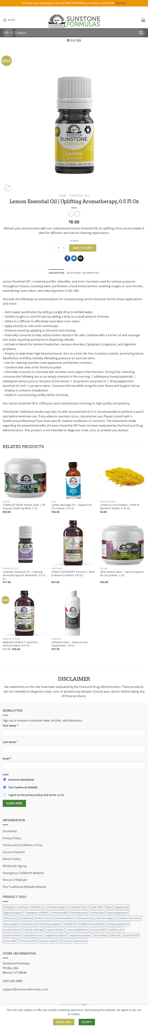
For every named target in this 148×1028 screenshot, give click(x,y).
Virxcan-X (66, 940)
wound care (80, 940)
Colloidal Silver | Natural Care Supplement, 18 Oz (69, 644)
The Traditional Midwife (23, 787)
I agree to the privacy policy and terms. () (36, 795)
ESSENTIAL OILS (79, 195)
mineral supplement (118, 924)
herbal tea (26, 918)
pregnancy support (56, 935)
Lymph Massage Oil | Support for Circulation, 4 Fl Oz (71, 506)
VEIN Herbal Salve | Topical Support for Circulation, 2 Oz (122, 573)
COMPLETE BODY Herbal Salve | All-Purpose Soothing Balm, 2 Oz (24, 506)
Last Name (10, 742)
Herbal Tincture (43, 918)
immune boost (86, 918)
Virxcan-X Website (15, 880)
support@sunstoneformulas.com (25, 989)
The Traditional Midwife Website (24, 887)
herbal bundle (59, 912)
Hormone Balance (64, 918)
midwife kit (70, 924)
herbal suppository (117, 912)
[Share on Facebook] (67, 258)
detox (109, 907)
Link (60, 795)
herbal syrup (10, 918)
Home (62, 195)
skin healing (100, 935)
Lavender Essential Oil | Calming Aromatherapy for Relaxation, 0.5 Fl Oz (24, 575)
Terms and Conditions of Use (22, 845)
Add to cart (83, 248)
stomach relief (130, 935)
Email (7, 758)
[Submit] (141, 32)
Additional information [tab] (83, 272)
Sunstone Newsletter (21, 779)
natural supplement (77, 929)
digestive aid (122, 907)
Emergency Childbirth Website (23, 873)
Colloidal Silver (78, 907)
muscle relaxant (12, 929)
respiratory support (80, 935)
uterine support (48, 940)
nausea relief (98, 929)
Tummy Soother (28, 940)
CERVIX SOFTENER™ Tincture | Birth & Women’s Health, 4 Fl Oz (73, 573)
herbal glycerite (79, 912)
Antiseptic (9, 907)
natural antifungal (33, 929)
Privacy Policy (12, 838)
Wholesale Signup (15, 866)
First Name (10, 725)
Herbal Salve (97, 912)
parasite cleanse (12, 935)
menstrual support (50, 924)
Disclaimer (10, 831)
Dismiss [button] (120, 3)
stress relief (10, 940)
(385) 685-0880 (12, 981)
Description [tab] (56, 272)
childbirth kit (36, 907)
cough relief (96, 907)
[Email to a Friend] (81, 258)
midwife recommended (91, 924)
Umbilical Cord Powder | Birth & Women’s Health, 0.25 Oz (119, 506)
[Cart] (143, 20)
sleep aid (115, 935)
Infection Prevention (130, 918)
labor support (11, 924)
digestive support (13, 912)
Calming (22, 907)
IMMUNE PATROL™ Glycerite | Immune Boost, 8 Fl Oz (21, 644)
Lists (5, 774)
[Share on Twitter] (74, 258)
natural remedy (55, 929)
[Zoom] (7, 188)
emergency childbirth (37, 912)
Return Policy (12, 859)
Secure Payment (14, 852)
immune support (106, 918)
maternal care (29, 924)
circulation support (57, 907)
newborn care (115, 929)
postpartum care (33, 935)
